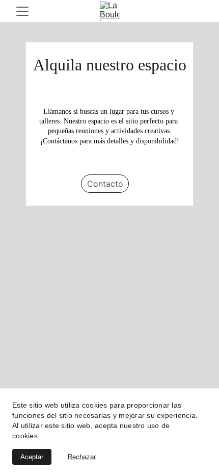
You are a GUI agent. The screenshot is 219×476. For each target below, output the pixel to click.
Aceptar (31, 457)
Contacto (105, 184)
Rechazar (82, 457)
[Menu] (22, 11)
